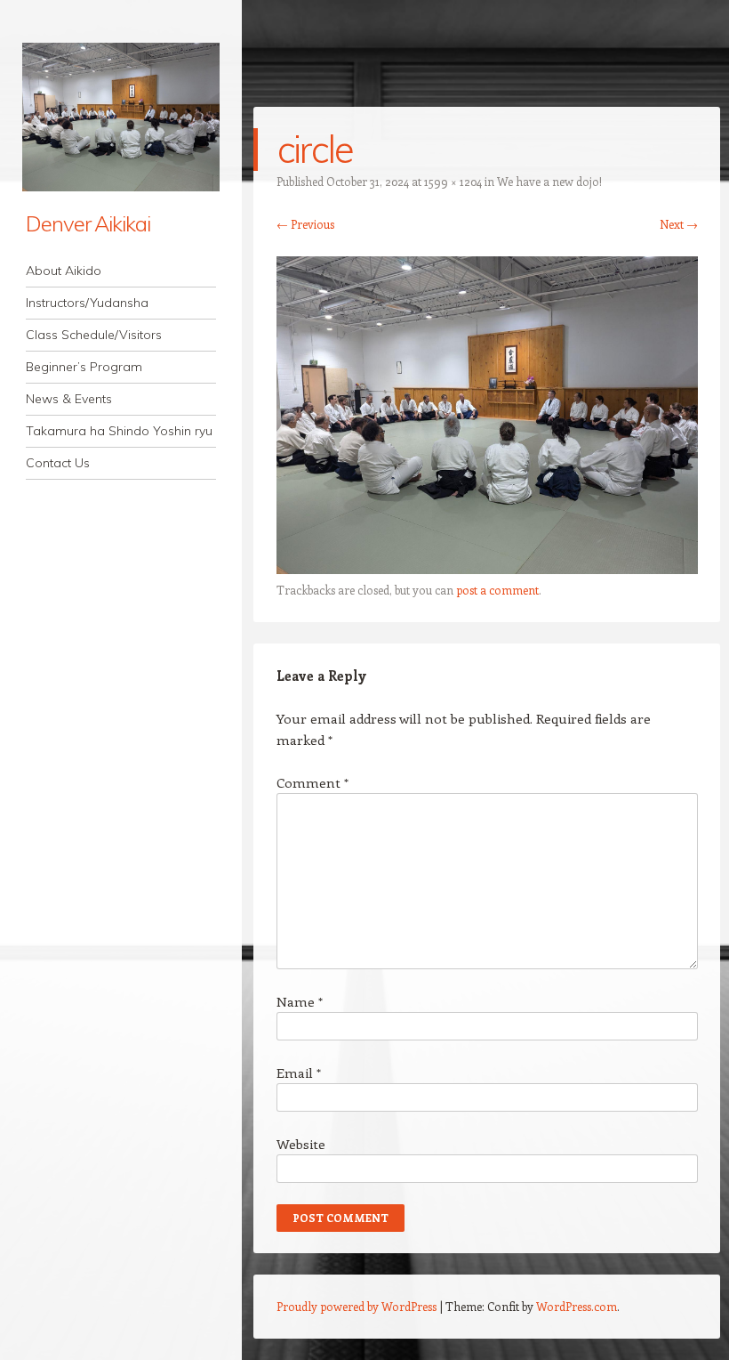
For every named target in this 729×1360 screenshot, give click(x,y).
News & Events (69, 399)
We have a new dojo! (549, 181)
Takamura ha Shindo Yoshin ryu (119, 431)
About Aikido (63, 271)
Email (298, 1072)
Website (300, 1144)
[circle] (487, 569)
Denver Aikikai (88, 223)
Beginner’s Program (84, 367)
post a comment (497, 589)
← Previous (305, 223)
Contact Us (58, 463)
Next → (679, 223)
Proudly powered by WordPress (356, 1306)
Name (299, 1001)
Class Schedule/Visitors (94, 335)
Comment (312, 782)
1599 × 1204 (453, 181)
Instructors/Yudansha (87, 303)
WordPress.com (576, 1306)
